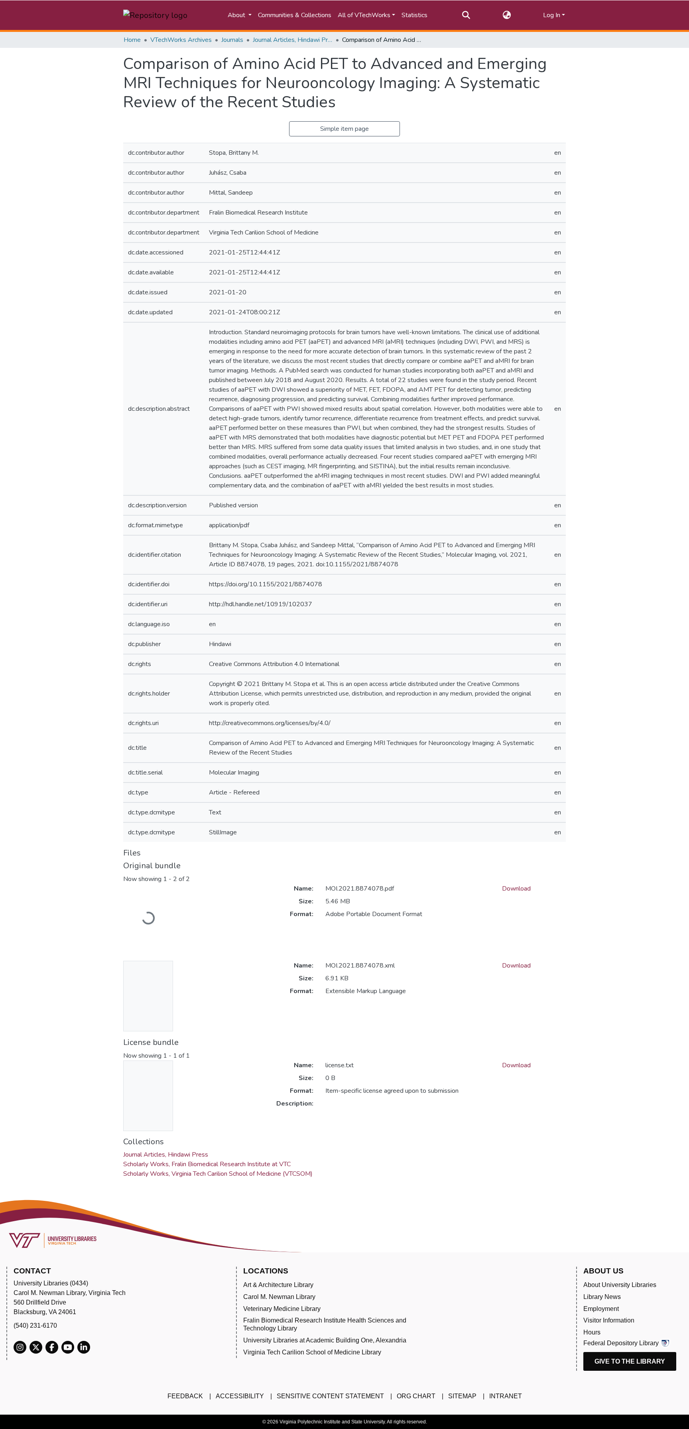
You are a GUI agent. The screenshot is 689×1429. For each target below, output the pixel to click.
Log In (551, 15)
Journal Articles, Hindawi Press (293, 39)
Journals (232, 39)
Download (516, 888)
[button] (507, 15)
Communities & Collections (294, 15)
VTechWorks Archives (181, 39)
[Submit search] (466, 15)
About (237, 15)
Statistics (414, 15)
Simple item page (344, 128)
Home (132, 39)
